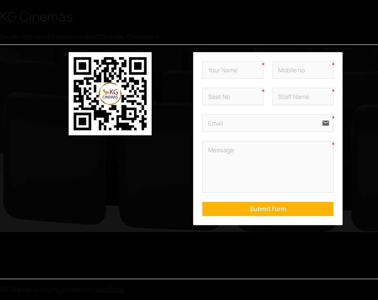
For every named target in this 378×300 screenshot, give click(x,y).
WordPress (109, 289)
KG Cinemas (36, 16)
